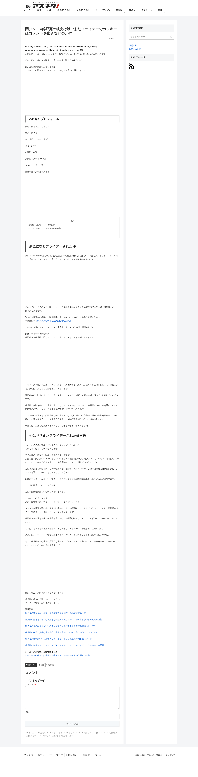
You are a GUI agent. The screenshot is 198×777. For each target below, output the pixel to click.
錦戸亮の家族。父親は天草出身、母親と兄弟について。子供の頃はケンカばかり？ (62, 632)
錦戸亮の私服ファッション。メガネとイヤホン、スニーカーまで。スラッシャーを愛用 (64, 645)
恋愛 (42, 665)
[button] (171, 36)
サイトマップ (56, 755)
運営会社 (133, 45)
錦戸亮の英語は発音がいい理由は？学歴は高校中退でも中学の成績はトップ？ (60, 626)
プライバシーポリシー (35, 755)
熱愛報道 (51, 665)
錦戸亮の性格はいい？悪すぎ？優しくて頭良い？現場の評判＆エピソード (58, 639)
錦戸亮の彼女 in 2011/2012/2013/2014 (54, 321)
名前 (27, 712)
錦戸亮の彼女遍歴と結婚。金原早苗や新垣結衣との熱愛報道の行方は (56, 613)
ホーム (98, 755)
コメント (30, 684)
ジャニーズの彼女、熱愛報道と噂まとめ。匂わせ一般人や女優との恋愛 (57, 655)
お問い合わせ (135, 49)
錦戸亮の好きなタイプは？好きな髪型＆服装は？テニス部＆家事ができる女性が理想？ (64, 619)
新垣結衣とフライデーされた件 (42, 225)
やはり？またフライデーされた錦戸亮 (45, 228)
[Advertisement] (72, 94)
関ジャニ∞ (32, 665)
